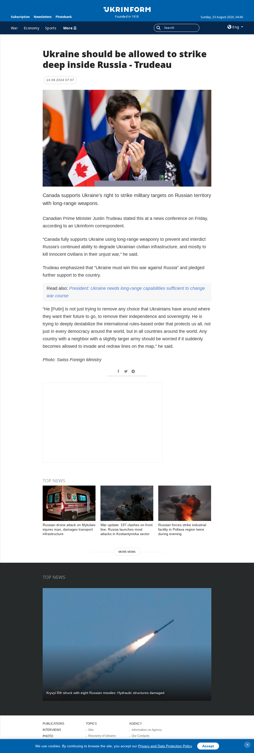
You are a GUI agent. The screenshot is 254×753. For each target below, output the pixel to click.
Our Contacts (140, 736)
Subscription (20, 17)
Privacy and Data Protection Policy (165, 746)
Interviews (52, 730)
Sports (50, 28)
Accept (208, 746)
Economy (31, 28)
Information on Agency (147, 730)
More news (127, 551)
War (14, 28)
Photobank (64, 17)
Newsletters (43, 17)
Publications (53, 723)
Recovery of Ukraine (102, 736)
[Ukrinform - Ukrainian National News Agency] (126, 9)
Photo (48, 736)
